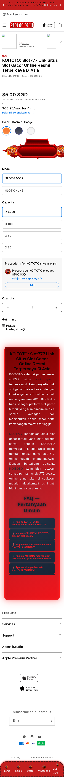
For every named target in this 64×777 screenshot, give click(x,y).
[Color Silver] (31, 131)
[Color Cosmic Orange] (6, 131)
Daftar (30, 770)
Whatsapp (44, 770)
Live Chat (55, 770)
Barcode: (25, 76)
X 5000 (10, 212)
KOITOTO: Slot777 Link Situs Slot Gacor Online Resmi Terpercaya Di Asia (32, 5)
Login (18, 770)
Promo (6, 770)
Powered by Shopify (42, 757)
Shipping (19, 99)
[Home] (21, 25)
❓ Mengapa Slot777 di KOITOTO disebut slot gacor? (30, 534)
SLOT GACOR (14, 178)
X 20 (8, 247)
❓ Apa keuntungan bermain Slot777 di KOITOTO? (27, 568)
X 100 (8, 224)
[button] (4, 25)
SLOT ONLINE (14, 190)
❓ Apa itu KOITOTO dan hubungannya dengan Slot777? (29, 523)
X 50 (8, 235)
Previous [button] (3, 5)
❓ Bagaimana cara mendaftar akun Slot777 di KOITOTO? (31, 546)
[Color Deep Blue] (19, 131)
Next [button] (60, 5)
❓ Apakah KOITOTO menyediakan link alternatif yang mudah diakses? (31, 557)
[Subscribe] (51, 721)
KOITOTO (26, 757)
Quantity (8, 298)
